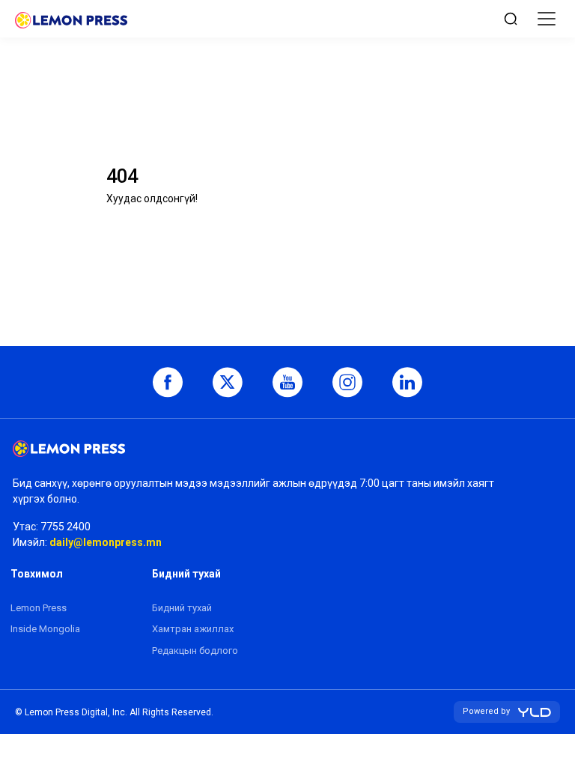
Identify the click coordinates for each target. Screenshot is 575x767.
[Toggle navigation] (546, 18)
